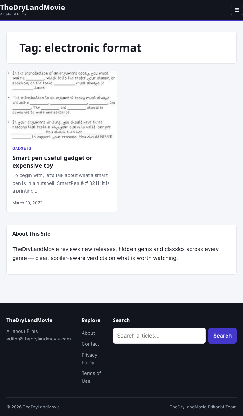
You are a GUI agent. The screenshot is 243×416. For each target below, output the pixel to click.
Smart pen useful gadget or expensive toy (52, 161)
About (88, 333)
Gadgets (21, 148)
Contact (90, 344)
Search (222, 336)
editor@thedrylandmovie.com (38, 339)
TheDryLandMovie (32, 7)
